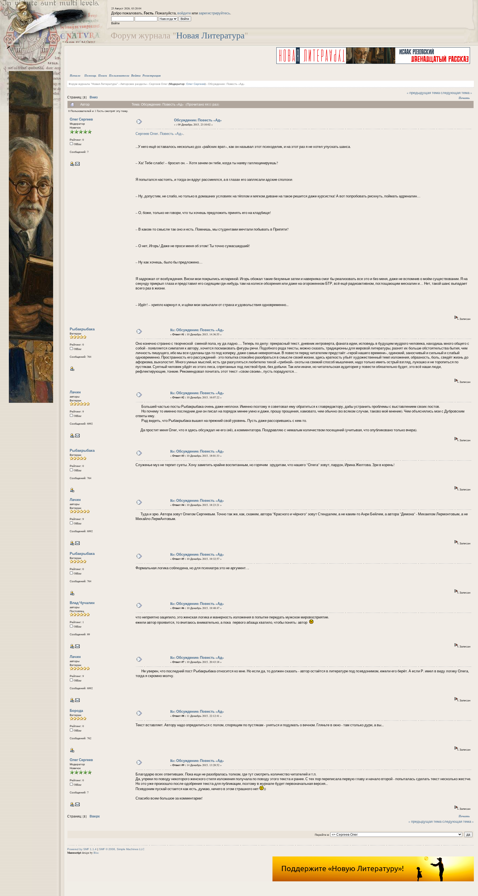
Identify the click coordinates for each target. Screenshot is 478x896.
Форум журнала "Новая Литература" (93, 84)
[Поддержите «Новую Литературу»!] (373, 880)
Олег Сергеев (195, 84)
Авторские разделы (133, 84)
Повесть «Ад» (171, 133)
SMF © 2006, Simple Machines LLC (121, 849)
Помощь (90, 75)
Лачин (75, 392)
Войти (136, 75)
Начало (75, 75)
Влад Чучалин (82, 602)
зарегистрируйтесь (214, 13)
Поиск (102, 75)
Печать (464, 98)
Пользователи (119, 75)
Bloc (96, 853)
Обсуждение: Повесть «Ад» (226, 84)
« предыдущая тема (423, 92)
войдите (184, 13)
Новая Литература (210, 35)
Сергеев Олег (158, 84)
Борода (76, 710)
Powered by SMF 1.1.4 (82, 849)
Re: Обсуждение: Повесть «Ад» (197, 329)
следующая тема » (456, 92)
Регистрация (151, 75)
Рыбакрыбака (82, 328)
